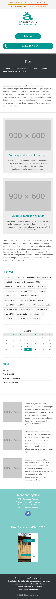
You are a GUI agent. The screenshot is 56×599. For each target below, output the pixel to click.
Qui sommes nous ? (23, 578)
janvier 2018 (22, 314)
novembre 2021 (10, 300)
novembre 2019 (43, 305)
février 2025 (20, 282)
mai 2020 (31, 305)
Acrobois (37, 578)
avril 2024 (42, 287)
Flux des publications (11, 374)
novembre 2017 (36, 314)
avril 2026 (8, 278)
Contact (39, 587)
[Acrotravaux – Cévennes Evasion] (28, 24)
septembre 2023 (10, 296)
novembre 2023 (25, 291)
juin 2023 (34, 296)
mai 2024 (31, 287)
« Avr (4, 331)
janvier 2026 (19, 278)
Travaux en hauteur (25, 587)
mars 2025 (8, 282)
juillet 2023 (24, 296)
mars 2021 (23, 300)
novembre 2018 (41, 309)
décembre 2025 (33, 278)
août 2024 (21, 287)
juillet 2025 (46, 278)
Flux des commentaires (12, 378)
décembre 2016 (34, 318)
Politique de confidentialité (29, 589)
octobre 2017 (9, 318)
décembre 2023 (10, 291)
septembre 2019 (10, 309)
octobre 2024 (9, 287)
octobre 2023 (40, 291)
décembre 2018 (26, 309)
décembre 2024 (33, 282)
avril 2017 (21, 318)
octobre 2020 (9, 305)
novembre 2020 (36, 300)
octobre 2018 (9, 314)
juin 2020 (20, 305)
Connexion (7, 370)
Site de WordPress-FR (12, 383)
